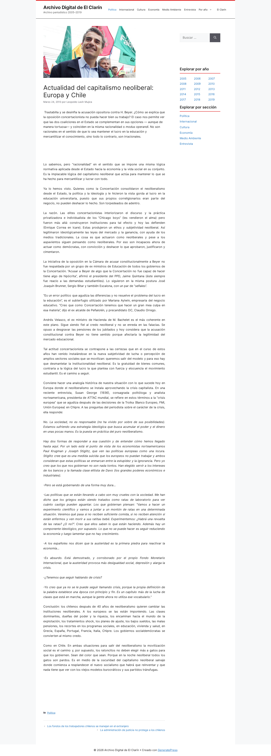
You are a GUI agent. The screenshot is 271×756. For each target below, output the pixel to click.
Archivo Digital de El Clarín (72, 7)
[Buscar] (215, 37)
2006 (197, 78)
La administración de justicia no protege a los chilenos (132, 730)
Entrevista (190, 9)
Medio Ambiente (171, 9)
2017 (183, 99)
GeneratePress (168, 750)
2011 (183, 89)
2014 (183, 94)
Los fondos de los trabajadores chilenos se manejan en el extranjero (88, 726)
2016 (211, 94)
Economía (153, 9)
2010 (211, 83)
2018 (197, 99)
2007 (211, 78)
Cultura (141, 9)
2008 (183, 83)
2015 (197, 94)
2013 (211, 89)
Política (112, 9)
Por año (203, 9)
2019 (211, 99)
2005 (183, 78)
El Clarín (221, 9)
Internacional (126, 9)
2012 (197, 89)
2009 (197, 83)
